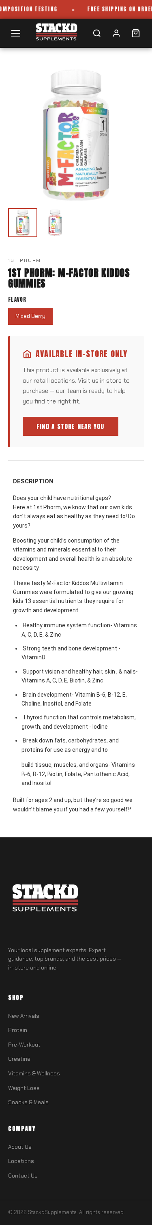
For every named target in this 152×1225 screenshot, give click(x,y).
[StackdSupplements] (56, 33)
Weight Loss (24, 1088)
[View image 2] (55, 222)
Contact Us (23, 1175)
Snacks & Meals (28, 1102)
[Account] (116, 33)
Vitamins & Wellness (34, 1073)
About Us (20, 1146)
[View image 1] (22, 222)
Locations (21, 1161)
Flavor (17, 299)
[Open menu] (16, 33)
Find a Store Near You (70, 426)
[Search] (97, 33)
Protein (17, 1030)
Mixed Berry (30, 316)
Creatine (19, 1059)
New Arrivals (23, 1016)
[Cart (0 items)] (136, 33)
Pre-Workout (24, 1044)
